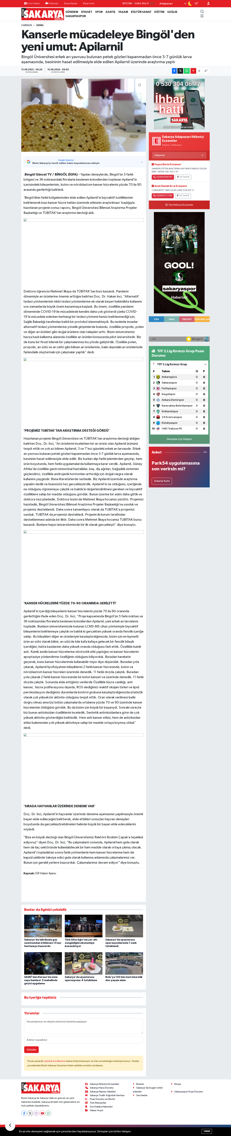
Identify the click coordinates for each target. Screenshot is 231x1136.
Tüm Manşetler (98, 1103)
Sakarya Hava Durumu (101, 1087)
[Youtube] (42, 1113)
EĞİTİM (159, 11)
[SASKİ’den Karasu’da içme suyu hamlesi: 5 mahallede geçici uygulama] (43, 963)
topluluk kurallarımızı (55, 1061)
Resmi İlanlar (70, 3)
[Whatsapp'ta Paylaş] (187, 71)
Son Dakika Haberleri (101, 1106)
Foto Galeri (33, 3)
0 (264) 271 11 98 (164, 196)
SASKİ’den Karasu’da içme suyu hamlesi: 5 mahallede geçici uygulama (41, 980)
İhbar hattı (89, 3)
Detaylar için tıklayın (179, 439)
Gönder (32, 1049)
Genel (40, 25)
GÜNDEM (71, 11)
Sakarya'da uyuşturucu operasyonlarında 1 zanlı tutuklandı (120, 942)
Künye (177, 1084)
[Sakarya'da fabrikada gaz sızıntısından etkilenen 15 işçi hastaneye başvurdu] (43, 925)
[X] (30, 1113)
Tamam (206, 1131)
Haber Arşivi (96, 1110)
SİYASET (86, 11)
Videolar (53, 3)
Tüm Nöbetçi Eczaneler (180, 205)
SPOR (99, 11)
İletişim (140, 1084)
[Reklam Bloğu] (179, 104)
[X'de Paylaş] (180, 71)
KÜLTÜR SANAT (141, 11)
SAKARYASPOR (75, 16)
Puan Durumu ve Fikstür (102, 1099)
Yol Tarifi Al (184, 177)
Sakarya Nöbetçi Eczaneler (104, 1084)
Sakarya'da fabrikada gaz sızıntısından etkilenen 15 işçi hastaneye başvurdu (42, 942)
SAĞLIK (172, 11)
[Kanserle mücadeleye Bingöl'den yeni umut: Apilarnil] (83, 115)
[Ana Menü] (202, 16)
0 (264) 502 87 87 (164, 177)
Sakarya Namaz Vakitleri (103, 1091)
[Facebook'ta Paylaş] (174, 71)
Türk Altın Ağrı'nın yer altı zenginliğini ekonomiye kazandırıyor (81, 942)
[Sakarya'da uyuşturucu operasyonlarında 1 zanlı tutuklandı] (124, 925)
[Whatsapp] (48, 1113)
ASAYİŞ (110, 11)
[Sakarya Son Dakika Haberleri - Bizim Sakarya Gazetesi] (42, 14)
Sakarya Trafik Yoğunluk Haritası (107, 1095)
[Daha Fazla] (193, 71)
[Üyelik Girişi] (207, 3)
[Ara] (202, 12)
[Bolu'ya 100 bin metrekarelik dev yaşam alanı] (124, 963)
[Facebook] (24, 1113)
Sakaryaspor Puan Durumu (188, 1091)
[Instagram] (36, 1113)
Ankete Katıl (162, 481)
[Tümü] (205, 452)
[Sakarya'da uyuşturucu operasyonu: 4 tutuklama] (83, 963)
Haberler (26, 25)
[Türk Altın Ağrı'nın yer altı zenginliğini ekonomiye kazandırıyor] (83, 925)
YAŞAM (123, 11)
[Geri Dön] (10, 1126)
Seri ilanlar (141, 1095)
